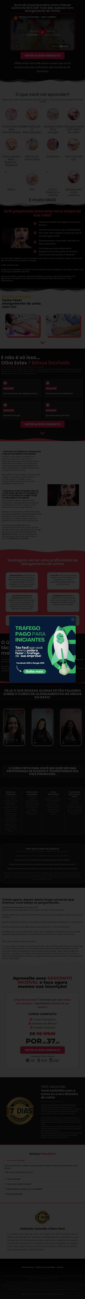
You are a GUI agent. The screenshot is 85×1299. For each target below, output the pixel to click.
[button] (73, 619)
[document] (42, 649)
